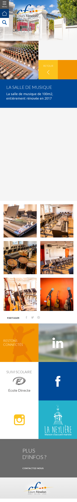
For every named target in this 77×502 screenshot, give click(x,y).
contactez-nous (33, 468)
